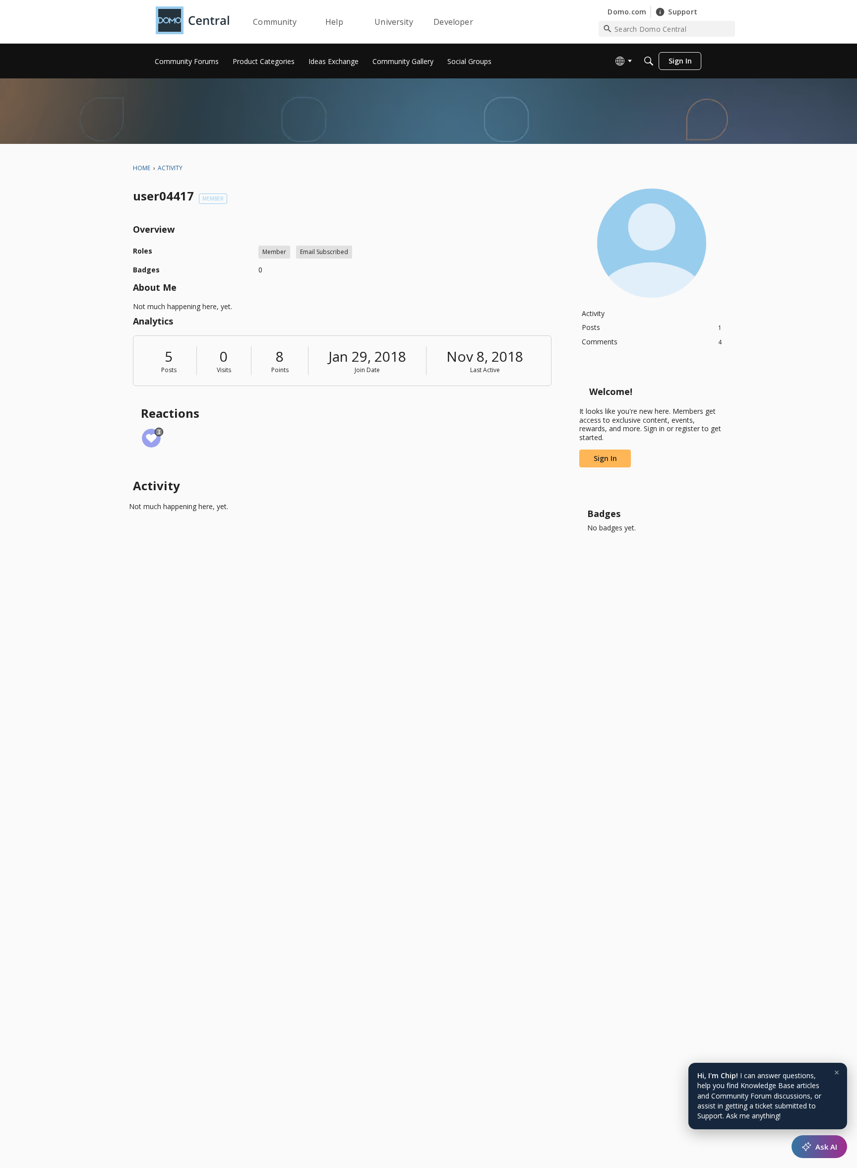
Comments (652, 341)
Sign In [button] (605, 458)
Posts (169, 370)
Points (280, 370)
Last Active (485, 370)
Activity (593, 313)
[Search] (649, 61)
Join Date (367, 370)
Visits (224, 370)
